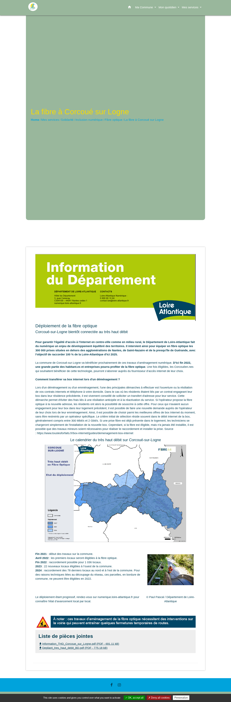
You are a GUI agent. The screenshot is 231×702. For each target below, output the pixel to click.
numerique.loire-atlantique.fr (115, 597)
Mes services (50, 119)
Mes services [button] (190, 7)
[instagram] (119, 684)
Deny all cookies (160, 697)
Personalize (181, 697)
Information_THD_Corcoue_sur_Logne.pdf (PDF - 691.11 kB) (78, 643)
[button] (129, 7)
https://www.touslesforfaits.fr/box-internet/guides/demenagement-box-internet (85, 433)
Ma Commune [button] (144, 7)
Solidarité (67, 119)
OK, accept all (135, 697)
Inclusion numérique (89, 119)
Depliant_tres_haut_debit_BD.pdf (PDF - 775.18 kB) (72, 647)
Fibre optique (113, 119)
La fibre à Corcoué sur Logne (144, 119)
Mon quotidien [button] (168, 7)
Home (35, 119)
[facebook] (111, 684)
